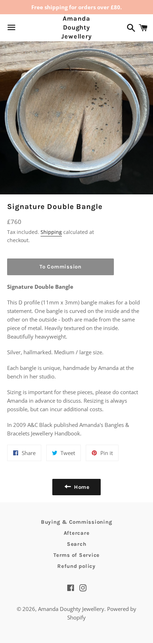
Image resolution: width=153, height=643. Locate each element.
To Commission (60, 266)
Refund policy (76, 566)
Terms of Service (76, 555)
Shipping (51, 232)
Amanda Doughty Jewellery (76, 27)
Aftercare (77, 533)
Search (76, 544)
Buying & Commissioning (76, 522)
